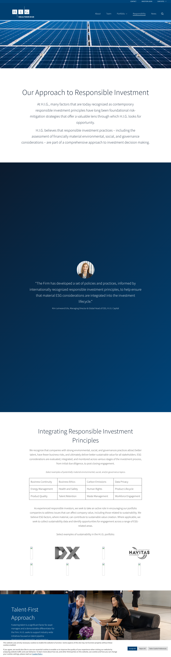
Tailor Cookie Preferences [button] (157, 648)
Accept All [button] (132, 648)
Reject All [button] (142, 648)
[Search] (162, 14)
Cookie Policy (37, 654)
